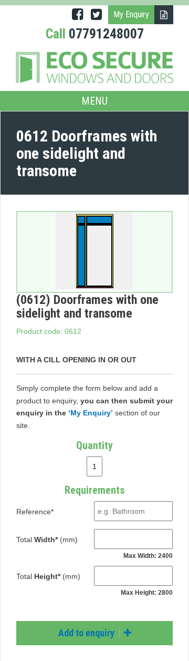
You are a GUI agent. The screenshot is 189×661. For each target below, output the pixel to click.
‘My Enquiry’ (90, 413)
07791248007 (106, 34)
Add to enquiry (87, 632)
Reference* (35, 511)
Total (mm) (47, 539)
